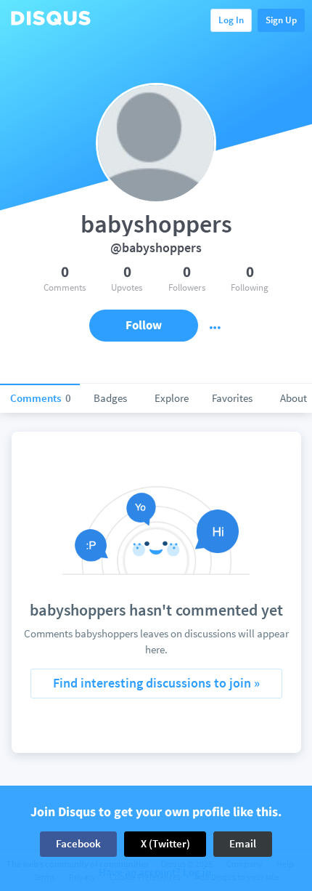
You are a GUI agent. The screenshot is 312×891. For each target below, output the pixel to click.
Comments (40, 398)
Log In (231, 20)
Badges (110, 398)
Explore (172, 398)
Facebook (78, 843)
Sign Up (281, 20)
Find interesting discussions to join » (156, 682)
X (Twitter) (165, 843)
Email (242, 843)
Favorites (232, 398)
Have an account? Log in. (156, 872)
